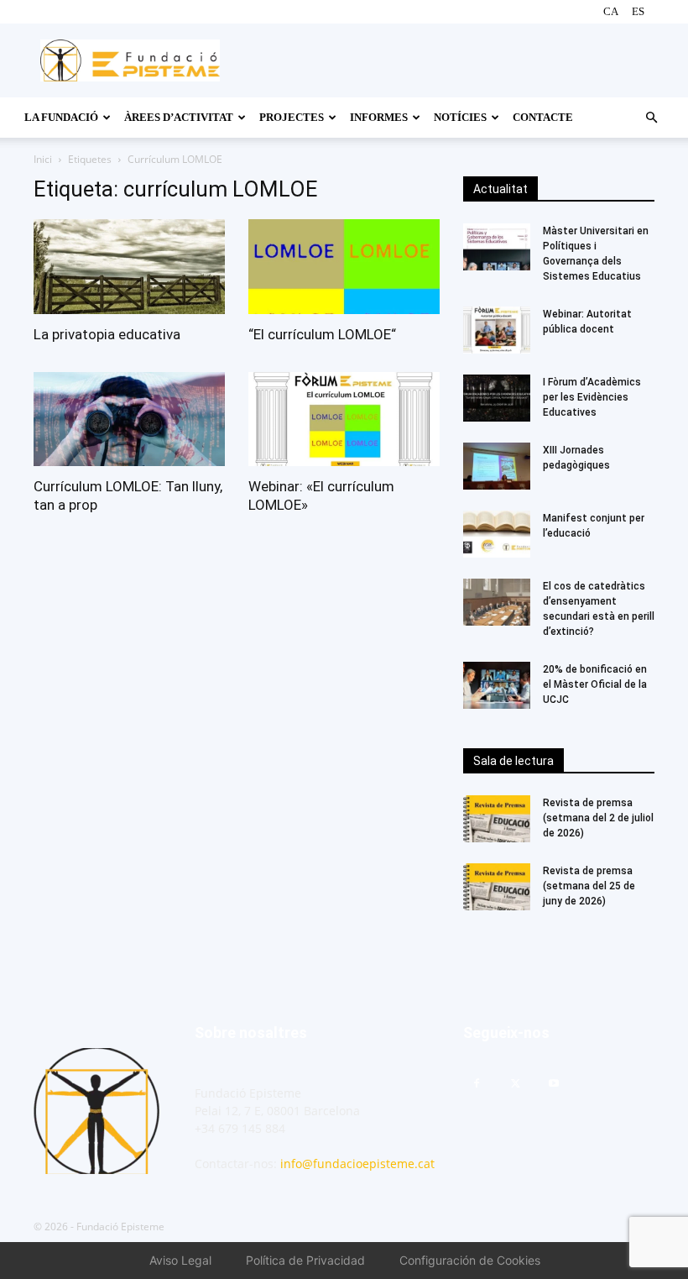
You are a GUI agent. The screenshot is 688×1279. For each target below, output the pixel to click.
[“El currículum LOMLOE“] (344, 266)
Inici (43, 159)
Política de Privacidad (305, 1260)
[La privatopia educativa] (129, 266)
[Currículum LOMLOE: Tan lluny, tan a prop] (129, 419)
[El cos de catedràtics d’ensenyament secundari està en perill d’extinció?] (496, 602)
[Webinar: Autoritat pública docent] (496, 330)
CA (610, 11)
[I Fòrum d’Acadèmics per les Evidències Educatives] (496, 398)
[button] (651, 118)
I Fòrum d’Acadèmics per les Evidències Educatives (593, 397)
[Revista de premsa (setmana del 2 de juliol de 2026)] (496, 818)
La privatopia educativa (107, 334)
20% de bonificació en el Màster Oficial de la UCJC (595, 684)
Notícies (460, 117)
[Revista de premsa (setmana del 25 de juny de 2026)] (496, 886)
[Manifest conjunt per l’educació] (496, 534)
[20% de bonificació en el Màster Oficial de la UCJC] (496, 685)
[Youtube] (553, 1084)
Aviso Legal (180, 1260)
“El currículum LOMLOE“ (322, 334)
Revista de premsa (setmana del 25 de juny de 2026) (589, 886)
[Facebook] (476, 1084)
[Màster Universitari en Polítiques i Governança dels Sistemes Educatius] (496, 246)
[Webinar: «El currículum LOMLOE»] (344, 419)
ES (638, 11)
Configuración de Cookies (469, 1260)
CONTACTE (543, 117)
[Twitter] (515, 1084)
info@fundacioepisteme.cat (357, 1164)
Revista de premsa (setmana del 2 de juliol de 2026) (598, 818)
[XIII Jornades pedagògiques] (496, 466)
